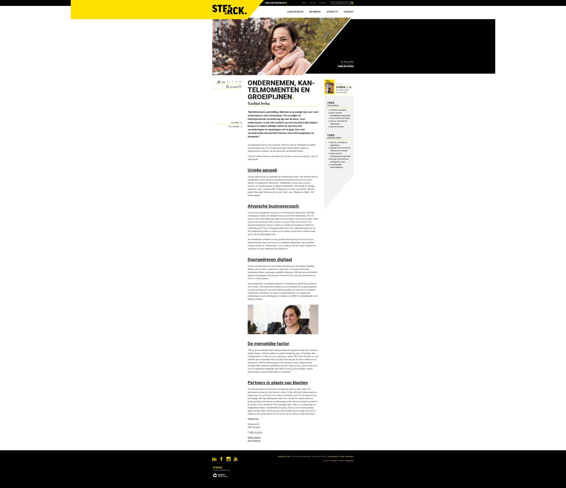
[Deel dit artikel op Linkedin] (228, 82)
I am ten (334, 461)
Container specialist (338, 110)
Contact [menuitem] (349, 12)
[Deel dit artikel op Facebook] (232, 82)
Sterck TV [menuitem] (332, 12)
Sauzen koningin (337, 127)
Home (304, 3)
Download (234, 87)
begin (237, 122)
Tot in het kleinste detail (339, 118)
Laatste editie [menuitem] (295, 12)
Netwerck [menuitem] (315, 12)
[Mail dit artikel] (240, 82)
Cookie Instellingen (347, 457)
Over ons (313, 3)
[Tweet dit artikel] (236, 82)
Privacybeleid (333, 457)
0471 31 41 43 (256, 432)
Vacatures (322, 3)
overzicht (235, 126)
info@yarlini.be (254, 437)
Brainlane (350, 461)
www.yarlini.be (254, 440)
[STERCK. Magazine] (230, 9)
